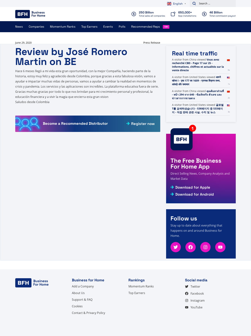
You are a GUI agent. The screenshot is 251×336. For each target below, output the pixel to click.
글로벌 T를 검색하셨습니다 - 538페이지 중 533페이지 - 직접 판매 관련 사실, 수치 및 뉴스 (198, 108)
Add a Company (83, 286)
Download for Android (194, 194)
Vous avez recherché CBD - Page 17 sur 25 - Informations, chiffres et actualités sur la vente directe (198, 65)
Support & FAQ (82, 300)
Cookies (77, 306)
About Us (78, 293)
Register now (143, 123)
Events (108, 27)
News (19, 27)
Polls (122, 27)
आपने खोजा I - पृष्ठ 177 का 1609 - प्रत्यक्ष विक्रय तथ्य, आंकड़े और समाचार (196, 80)
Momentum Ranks (62, 27)
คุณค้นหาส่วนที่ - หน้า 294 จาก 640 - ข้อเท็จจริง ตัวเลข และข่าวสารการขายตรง (198, 94)
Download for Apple (192, 187)
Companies (36, 27)
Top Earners (89, 27)
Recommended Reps (145, 27)
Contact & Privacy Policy (88, 313)
